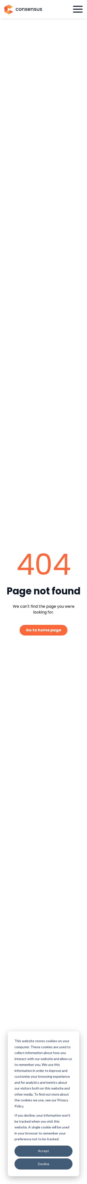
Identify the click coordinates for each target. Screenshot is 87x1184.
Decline (43, 1164)
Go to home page (43, 630)
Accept (43, 1151)
